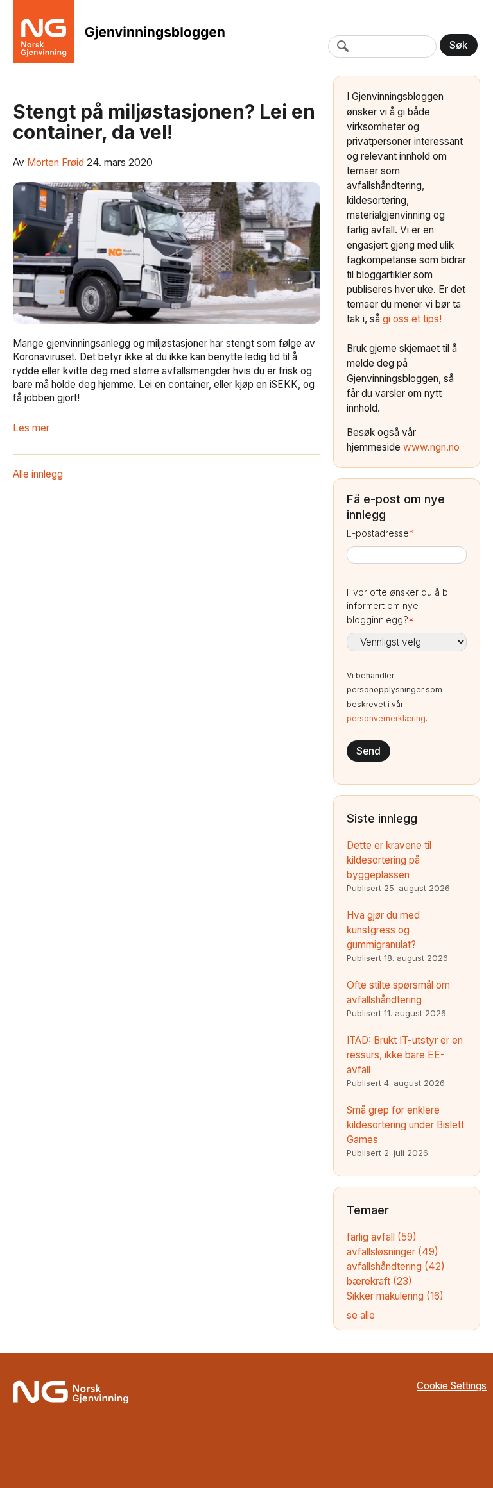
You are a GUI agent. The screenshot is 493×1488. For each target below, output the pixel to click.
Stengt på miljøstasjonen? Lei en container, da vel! (164, 122)
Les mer (31, 428)
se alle (361, 1315)
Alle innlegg (38, 474)
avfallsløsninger (392, 1252)
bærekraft (379, 1281)
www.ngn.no (431, 447)
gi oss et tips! (412, 319)
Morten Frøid (55, 162)
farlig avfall (382, 1237)
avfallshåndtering (396, 1266)
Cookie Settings (452, 1386)
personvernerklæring (386, 718)
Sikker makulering (395, 1296)
